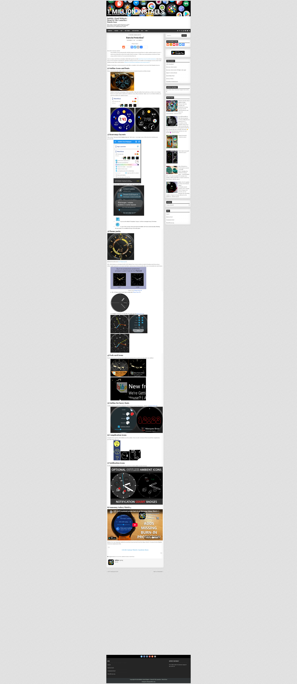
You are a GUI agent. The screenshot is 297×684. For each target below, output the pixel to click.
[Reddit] (185, 30)
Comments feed (170, 219)
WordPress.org (170, 222)
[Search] (189, 30)
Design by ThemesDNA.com (148, 681)
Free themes (127, 30)
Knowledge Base (170, 75)
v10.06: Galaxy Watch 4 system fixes (135, 550)
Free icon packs (135, 30)
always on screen (117, 556)
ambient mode (125, 556)
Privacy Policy (169, 78)
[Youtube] (183, 30)
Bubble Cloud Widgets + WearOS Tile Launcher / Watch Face (117, 20)
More (146, 30)
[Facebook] (179, 30)
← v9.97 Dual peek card (112, 571)
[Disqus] (135, 594)
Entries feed (169, 217)
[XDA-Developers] (170, 44)
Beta (142, 30)
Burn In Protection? (135, 37)
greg (121, 560)
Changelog (110, 30)
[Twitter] (177, 30)
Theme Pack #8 (138, 290)
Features (116, 30)
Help (121, 30)
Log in (167, 214)
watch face (131, 556)
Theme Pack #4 (153, 405)
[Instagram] (181, 30)
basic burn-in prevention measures (147, 59)
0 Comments (139, 40)
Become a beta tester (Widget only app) (176, 70)
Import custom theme (171, 72)
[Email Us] (187, 30)
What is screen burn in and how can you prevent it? (137, 62)
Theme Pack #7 (136, 292)
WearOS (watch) (137, 35)
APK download (169, 64)
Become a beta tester (171, 67)
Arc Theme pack (122, 261)
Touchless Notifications (172, 81)
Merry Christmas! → (159, 571)
